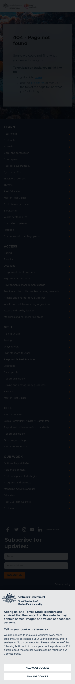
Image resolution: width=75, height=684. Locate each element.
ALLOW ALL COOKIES (37, 667)
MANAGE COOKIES (37, 676)
